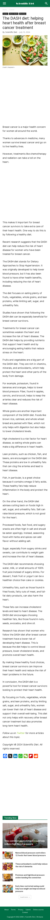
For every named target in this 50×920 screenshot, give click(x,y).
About (6, 910)
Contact (25, 912)
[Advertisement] (25, 97)
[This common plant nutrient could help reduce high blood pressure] (25, 835)
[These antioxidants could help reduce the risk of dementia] (8, 866)
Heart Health (14, 14)
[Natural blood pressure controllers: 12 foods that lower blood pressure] (8, 855)
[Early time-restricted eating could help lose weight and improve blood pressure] (8, 889)
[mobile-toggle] (4, 3)
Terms (13, 910)
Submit (28, 910)
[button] (46, 3)
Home (5, 10)
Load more (24, 897)
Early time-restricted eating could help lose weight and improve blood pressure (30, 888)
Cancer (11, 10)
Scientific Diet (11, 32)
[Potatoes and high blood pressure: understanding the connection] (8, 878)
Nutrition (23, 14)
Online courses (38, 910)
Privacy (20, 910)
